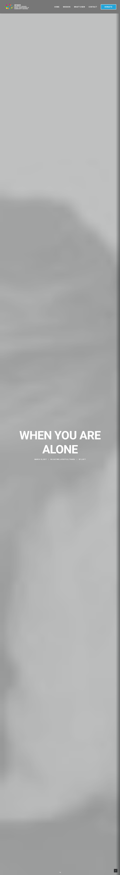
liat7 (83, 459)
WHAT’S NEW (79, 7)
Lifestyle (64, 459)
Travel (72, 459)
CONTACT (93, 7)
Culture (55, 459)
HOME (56, 7)
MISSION (66, 7)
